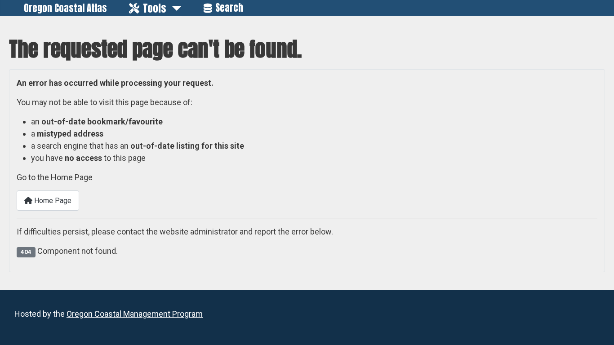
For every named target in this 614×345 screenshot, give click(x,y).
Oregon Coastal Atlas (65, 8)
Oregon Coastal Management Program (135, 313)
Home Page (51, 200)
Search (229, 8)
